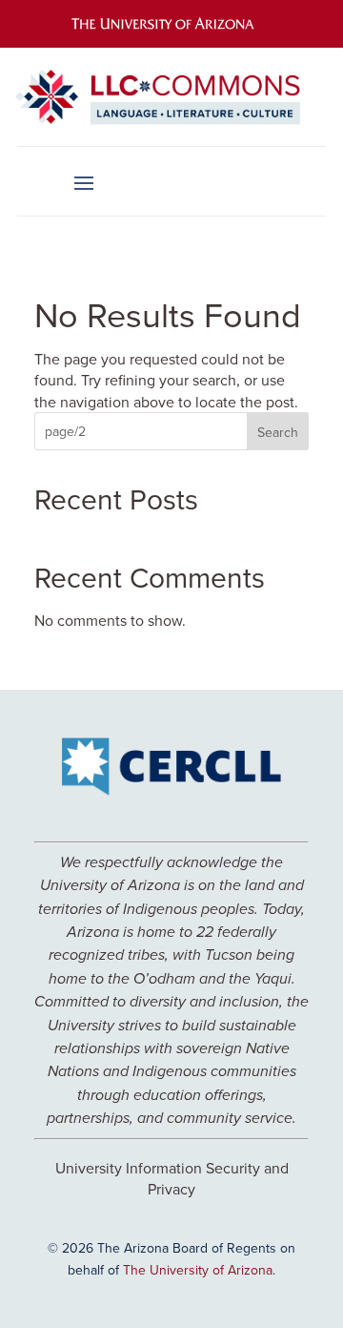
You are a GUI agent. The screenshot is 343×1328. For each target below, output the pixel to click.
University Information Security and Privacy (172, 1178)
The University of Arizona (197, 1269)
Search (277, 432)
